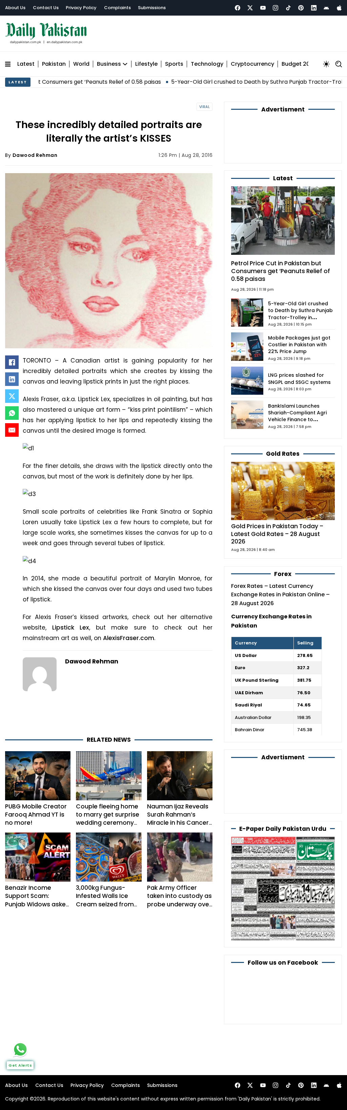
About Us (15, 7)
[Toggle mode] (326, 64)
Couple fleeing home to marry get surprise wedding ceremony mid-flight (107, 818)
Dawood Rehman (35, 155)
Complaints (117, 7)
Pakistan (54, 64)
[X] (12, 396)
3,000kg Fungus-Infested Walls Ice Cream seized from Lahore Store (105, 900)
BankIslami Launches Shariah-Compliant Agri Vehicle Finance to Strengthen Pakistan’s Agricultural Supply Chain (299, 420)
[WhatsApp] (12, 413)
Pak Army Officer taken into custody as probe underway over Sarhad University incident (179, 904)
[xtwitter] (250, 8)
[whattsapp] (20, 1049)
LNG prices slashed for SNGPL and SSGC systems (299, 378)
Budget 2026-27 (304, 64)
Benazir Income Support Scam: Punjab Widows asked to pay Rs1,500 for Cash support (37, 904)
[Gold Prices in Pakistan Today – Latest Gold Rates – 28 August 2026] (283, 490)
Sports (174, 64)
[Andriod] (326, 8)
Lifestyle (146, 64)
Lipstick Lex (70, 627)
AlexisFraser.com (128, 638)
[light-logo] (48, 33)
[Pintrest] (301, 8)
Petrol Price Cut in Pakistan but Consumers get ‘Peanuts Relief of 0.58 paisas (280, 271)
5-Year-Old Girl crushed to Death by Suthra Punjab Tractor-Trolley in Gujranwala (221, 82)
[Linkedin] (314, 8)
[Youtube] (263, 8)
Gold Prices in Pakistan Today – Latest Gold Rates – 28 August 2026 (277, 534)
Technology (207, 64)
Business (109, 64)
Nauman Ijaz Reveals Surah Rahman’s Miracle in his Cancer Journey (178, 818)
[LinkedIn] (12, 379)
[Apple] (339, 8)
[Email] (12, 430)
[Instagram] (275, 8)
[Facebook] (237, 8)
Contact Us (46, 7)
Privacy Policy (81, 7)
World (81, 64)
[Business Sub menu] (125, 64)
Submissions (152, 7)
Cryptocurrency (252, 64)
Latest (26, 64)
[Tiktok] (288, 8)
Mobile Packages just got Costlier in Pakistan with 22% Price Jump (299, 344)
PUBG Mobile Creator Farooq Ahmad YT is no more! (36, 814)
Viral (204, 106)
